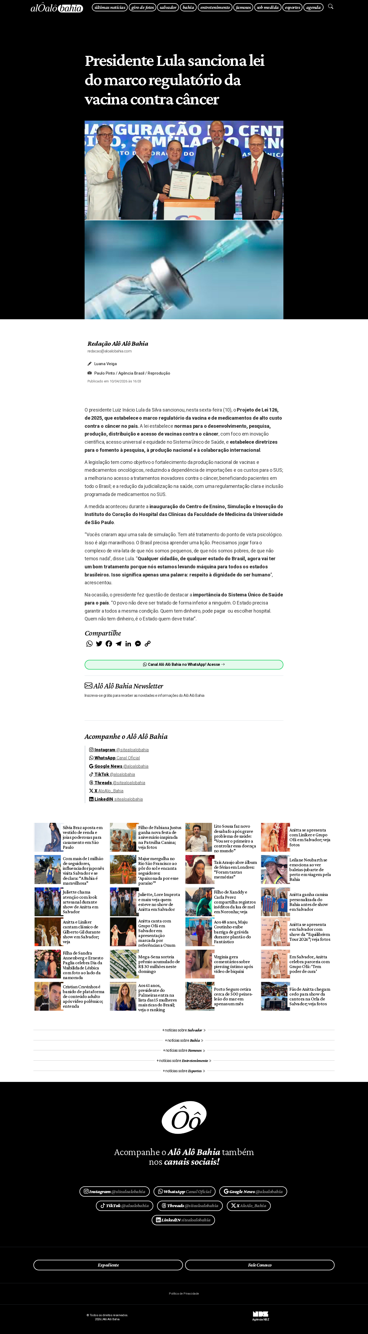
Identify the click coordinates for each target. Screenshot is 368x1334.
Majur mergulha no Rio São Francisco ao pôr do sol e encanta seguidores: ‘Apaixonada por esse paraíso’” (158, 871)
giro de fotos (142, 7)
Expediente (108, 1265)
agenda (313, 7)
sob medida (268, 7)
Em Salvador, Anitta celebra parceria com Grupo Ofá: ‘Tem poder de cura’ (309, 964)
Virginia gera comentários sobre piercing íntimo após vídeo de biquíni (233, 964)
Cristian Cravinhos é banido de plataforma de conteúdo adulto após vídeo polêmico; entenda (84, 996)
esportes (292, 7)
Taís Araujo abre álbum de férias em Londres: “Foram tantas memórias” (235, 870)
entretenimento (215, 7)
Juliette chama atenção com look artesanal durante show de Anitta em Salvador (80, 901)
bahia (188, 7)
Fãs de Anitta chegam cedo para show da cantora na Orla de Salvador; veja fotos (309, 996)
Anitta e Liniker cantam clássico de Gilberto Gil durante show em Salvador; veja (81, 931)
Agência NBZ (260, 1317)
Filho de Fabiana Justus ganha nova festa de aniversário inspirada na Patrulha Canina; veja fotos (159, 837)
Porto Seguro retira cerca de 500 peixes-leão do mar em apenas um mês (233, 996)
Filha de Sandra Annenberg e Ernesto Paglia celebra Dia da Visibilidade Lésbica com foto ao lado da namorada (83, 965)
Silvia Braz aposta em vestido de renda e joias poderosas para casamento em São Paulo (82, 837)
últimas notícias (110, 7)
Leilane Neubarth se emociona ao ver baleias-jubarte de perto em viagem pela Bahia (310, 869)
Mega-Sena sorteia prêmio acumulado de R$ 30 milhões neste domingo (159, 964)
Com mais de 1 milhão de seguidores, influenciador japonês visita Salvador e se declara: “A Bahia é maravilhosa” (83, 871)
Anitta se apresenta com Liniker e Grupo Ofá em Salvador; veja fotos (309, 837)
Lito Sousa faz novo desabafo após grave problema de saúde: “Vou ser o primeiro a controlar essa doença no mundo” (235, 838)
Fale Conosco (260, 1265)
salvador (168, 7)
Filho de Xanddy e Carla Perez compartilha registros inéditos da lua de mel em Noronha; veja (234, 901)
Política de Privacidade (184, 1293)
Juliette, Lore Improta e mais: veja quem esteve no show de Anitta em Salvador (159, 902)
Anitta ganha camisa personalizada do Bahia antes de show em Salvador (308, 902)
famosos (243, 7)
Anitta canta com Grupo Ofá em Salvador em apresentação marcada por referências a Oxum (156, 933)
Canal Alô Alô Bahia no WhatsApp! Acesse (184, 664)
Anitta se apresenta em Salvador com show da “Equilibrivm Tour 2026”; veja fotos (309, 932)
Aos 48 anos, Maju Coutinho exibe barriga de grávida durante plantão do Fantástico (232, 931)
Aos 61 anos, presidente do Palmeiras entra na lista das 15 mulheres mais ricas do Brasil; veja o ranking (157, 998)
